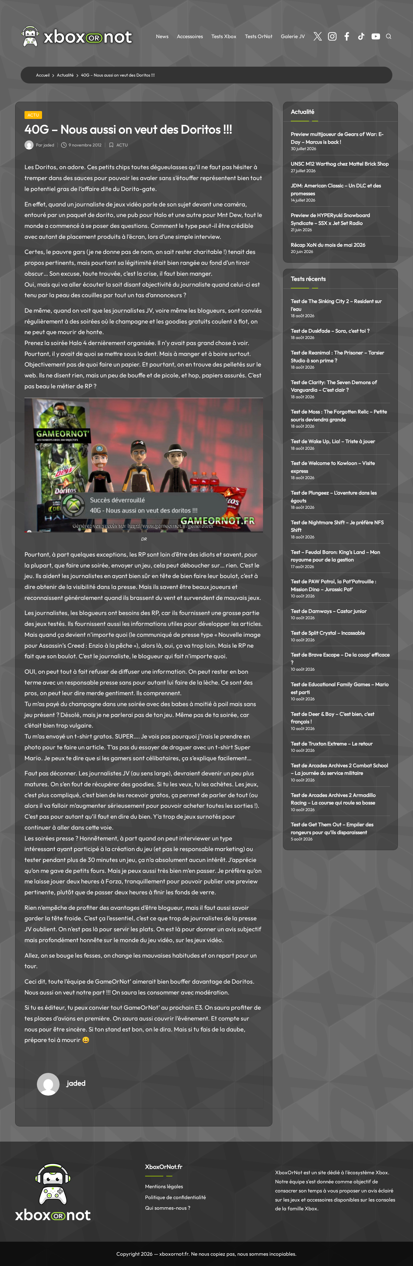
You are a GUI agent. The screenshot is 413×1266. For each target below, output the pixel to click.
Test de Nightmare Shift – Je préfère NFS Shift (337, 526)
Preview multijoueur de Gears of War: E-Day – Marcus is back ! (337, 138)
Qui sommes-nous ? (167, 1208)
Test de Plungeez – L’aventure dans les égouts (334, 496)
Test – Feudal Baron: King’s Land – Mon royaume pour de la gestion (335, 556)
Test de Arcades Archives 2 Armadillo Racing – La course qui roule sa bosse (333, 799)
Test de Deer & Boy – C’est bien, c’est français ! (332, 718)
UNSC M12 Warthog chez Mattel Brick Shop (340, 163)
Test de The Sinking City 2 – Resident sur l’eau (336, 305)
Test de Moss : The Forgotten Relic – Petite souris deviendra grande (339, 415)
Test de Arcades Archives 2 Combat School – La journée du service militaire (339, 769)
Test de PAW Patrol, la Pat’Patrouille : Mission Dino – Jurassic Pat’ (333, 585)
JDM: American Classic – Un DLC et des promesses (336, 189)
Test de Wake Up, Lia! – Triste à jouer (333, 441)
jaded (76, 1082)
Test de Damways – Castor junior (329, 611)
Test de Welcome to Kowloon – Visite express (333, 467)
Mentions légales (164, 1186)
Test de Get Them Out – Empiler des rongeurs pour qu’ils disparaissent (332, 828)
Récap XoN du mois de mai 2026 (328, 245)
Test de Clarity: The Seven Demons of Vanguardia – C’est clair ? (334, 386)
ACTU (33, 115)
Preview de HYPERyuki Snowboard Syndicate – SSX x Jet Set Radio (330, 219)
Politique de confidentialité (175, 1197)
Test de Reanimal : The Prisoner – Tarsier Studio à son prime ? (337, 356)
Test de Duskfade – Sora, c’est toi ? (330, 330)
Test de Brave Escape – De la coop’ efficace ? (340, 658)
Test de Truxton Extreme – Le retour (332, 743)
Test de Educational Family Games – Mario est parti (340, 688)
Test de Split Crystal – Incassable (328, 633)
